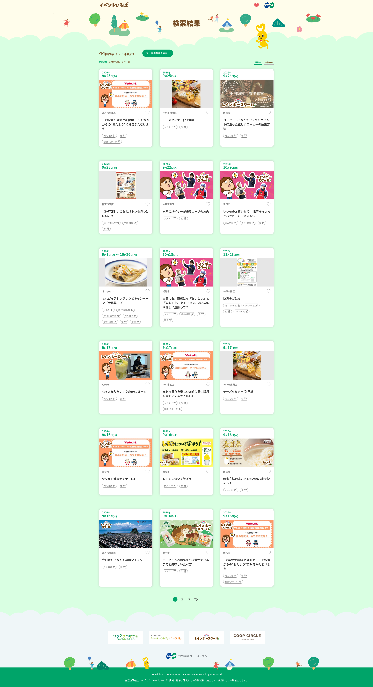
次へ (197, 599)
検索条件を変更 (159, 53)
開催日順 (269, 62)
